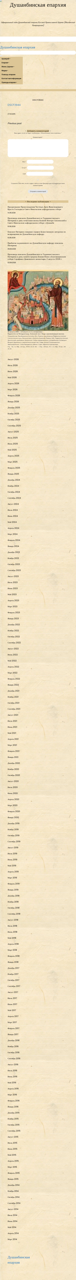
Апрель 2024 (13, 528)
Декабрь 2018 (13, 895)
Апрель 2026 (13, 383)
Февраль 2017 (13, 1028)
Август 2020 (13, 781)
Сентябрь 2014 (14, 1203)
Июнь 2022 (13, 654)
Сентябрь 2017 (14, 986)
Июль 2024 (13, 510)
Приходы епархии (9, 82)
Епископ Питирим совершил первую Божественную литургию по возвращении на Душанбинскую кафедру (37, 233)
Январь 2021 (13, 757)
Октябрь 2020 (14, 775)
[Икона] (38, 300)
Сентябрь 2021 (14, 709)
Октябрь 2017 (13, 980)
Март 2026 (12, 389)
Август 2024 (13, 504)
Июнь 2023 (13, 588)
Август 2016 (13, 1064)
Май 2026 (12, 377)
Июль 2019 (12, 853)
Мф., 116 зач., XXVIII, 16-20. (25, 347)
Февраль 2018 (13, 956)
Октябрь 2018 (13, 907)
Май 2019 (12, 865)
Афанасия (46, 344)
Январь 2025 (13, 473)
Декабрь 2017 (13, 968)
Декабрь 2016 (13, 1040)
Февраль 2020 (14, 811)
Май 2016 (12, 1082)
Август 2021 (13, 715)
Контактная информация (11, 78)
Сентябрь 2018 (14, 913)
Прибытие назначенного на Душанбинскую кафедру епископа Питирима (35, 244)
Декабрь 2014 (13, 1185)
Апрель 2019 (13, 871)
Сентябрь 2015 (14, 1130)
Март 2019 (12, 877)
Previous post (14, 123)
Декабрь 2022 (14, 624)
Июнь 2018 (12, 932)
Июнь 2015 (12, 1149)
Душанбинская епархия (38, 4)
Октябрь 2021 (13, 703)
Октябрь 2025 (14, 419)
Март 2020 (12, 805)
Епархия (5, 63)
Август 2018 (13, 919)
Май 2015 (12, 1155)
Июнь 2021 (12, 727)
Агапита (36, 338)
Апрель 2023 (13, 600)
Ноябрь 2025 (13, 413)
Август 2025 (13, 431)
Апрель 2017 (13, 1016)
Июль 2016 (12, 1070)
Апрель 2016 (13, 1088)
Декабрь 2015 (13, 1112)
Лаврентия (57, 336)
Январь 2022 (13, 684)
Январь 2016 (13, 1106)
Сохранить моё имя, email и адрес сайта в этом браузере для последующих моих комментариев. (38, 184)
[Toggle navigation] (1, 90)
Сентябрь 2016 (14, 1058)
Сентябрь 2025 (14, 425)
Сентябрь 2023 (14, 570)
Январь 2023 (13, 618)
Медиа (4, 70)
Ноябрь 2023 (13, 558)
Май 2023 (12, 594)
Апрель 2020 (13, 799)
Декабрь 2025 (14, 407)
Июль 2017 (12, 998)
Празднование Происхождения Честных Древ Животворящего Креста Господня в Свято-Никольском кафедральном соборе (35, 208)
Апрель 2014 (13, 1233)
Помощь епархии (8, 74)
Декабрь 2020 (14, 763)
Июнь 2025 (13, 443)
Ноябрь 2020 (13, 769)
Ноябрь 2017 (13, 974)
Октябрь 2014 (13, 1197)
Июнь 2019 (12, 859)
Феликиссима (26, 338)
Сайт (24, 174)
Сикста (10, 338)
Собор (35, 340)
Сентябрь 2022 (14, 642)
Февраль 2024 (14, 540)
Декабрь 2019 (13, 823)
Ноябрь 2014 (13, 1191)
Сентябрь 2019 (14, 841)
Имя (24, 162)
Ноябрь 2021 (13, 696)
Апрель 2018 (13, 944)
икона (63, 336)
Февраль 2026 (14, 395)
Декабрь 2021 (13, 690)
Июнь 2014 (12, 1221)
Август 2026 (13, 359)
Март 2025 (13, 461)
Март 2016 (12, 1094)
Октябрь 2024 (14, 492)
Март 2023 (12, 606)
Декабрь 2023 (14, 552)
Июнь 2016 (12, 1076)
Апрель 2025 (13, 455)
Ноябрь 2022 (13, 630)
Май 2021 (12, 733)
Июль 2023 (13, 582)
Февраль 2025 (14, 467)
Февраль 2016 (13, 1100)
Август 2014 (13, 1209)
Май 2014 (12, 1227)
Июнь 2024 (13, 516)
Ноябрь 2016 (13, 1046)
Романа (48, 338)
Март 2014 (12, 1239)
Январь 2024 (13, 546)
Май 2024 (12, 522)
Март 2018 (12, 950)
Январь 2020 (13, 817)
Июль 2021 (12, 721)
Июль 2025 (13, 437)
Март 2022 (12, 672)
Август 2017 (13, 992)
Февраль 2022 (14, 678)
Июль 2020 (13, 787)
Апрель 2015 (13, 1161)
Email (24, 168)
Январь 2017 (13, 1034)
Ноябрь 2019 (13, 829)
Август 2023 (13, 576)
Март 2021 (12, 745)
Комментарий (38, 137)
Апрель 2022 (13, 666)
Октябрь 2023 (14, 564)
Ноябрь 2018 (13, 901)
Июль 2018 (12, 926)
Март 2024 (13, 534)
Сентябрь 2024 (14, 498)
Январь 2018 (13, 962)
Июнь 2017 (12, 1004)
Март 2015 (12, 1167)
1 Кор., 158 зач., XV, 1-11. (47, 347)
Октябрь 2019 (13, 835)
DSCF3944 (14, 105)
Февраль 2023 (14, 612)
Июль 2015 (12, 1142)
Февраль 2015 (14, 1173)
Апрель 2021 (13, 739)
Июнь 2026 (13, 371)
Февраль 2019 (13, 883)
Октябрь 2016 (13, 1052)
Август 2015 (13, 1136)
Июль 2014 (12, 1215)
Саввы (41, 342)
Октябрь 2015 (13, 1124)
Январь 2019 (13, 889)
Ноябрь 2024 (13, 486)
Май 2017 (12, 1010)
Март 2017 (12, 1022)
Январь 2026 (13, 401)
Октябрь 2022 (14, 636)
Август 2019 (13, 847)
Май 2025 (12, 449)
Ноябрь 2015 (13, 1118)
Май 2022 (12, 660)
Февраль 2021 (13, 751)
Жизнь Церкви (7, 67)
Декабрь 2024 (14, 480)
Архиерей (5, 59)
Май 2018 (12, 938)
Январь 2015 (13, 1179)
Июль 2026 (13, 365)
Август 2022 (13, 648)
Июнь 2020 (13, 793)
